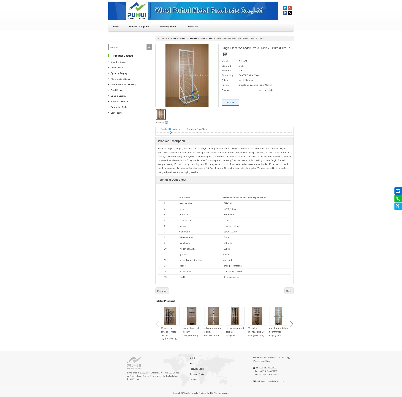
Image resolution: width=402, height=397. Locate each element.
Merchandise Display (121, 79)
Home (192, 363)
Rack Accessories (119, 101)
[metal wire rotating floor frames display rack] (278, 316)
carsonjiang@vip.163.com (272, 381)
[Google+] (290, 8)
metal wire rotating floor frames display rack (278, 332)
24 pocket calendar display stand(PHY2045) (256, 332)
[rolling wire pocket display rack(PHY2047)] (235, 316)
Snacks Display (118, 96)
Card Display (117, 90)
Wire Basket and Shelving (123, 84)
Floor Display (117, 67)
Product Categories (198, 369)
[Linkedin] (285, 8)
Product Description (170, 129)
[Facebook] (285, 13)
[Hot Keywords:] (149, 47)
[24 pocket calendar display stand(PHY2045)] (257, 316)
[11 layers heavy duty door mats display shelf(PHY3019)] (170, 316)
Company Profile (197, 374)
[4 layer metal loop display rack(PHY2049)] (213, 316)
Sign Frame (116, 113)
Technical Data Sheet (197, 129)
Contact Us (194, 379)
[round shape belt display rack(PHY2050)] (192, 316)
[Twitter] (290, 13)
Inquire (230, 102)
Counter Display (119, 62)
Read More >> (133, 379)
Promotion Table (119, 107)
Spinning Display (119, 73)
